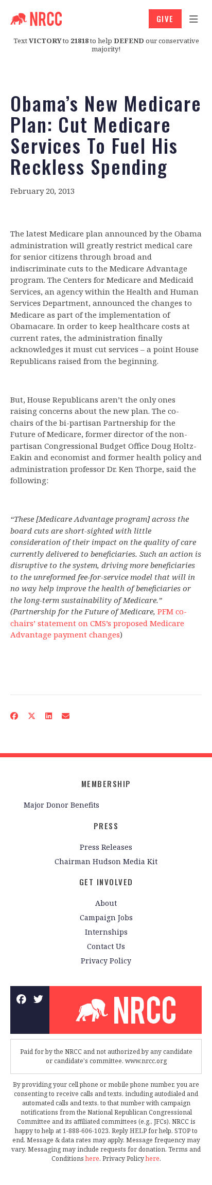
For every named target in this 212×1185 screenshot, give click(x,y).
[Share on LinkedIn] (49, 716)
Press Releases (106, 847)
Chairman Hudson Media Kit (106, 861)
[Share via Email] (66, 716)
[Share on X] (32, 716)
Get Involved (106, 881)
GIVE (165, 18)
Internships (106, 932)
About (106, 903)
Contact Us (106, 946)
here (92, 1158)
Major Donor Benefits (61, 805)
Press (106, 825)
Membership (106, 783)
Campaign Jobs (106, 917)
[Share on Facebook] (14, 716)
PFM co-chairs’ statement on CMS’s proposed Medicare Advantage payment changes (98, 623)
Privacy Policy (106, 960)
